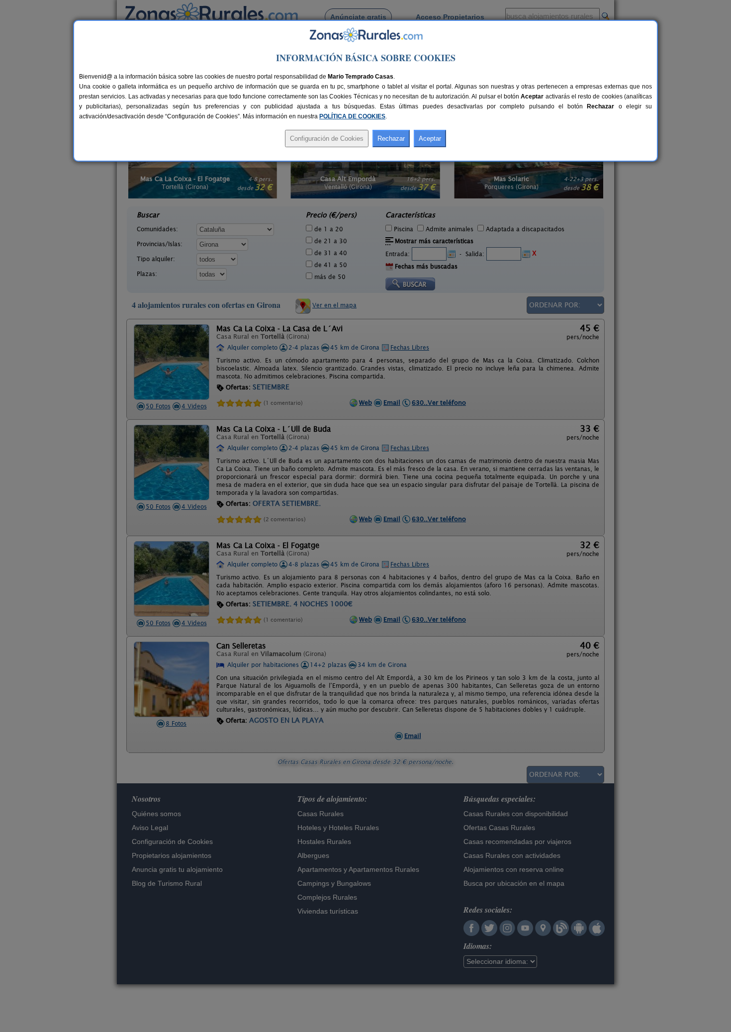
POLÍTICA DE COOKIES (352, 116)
